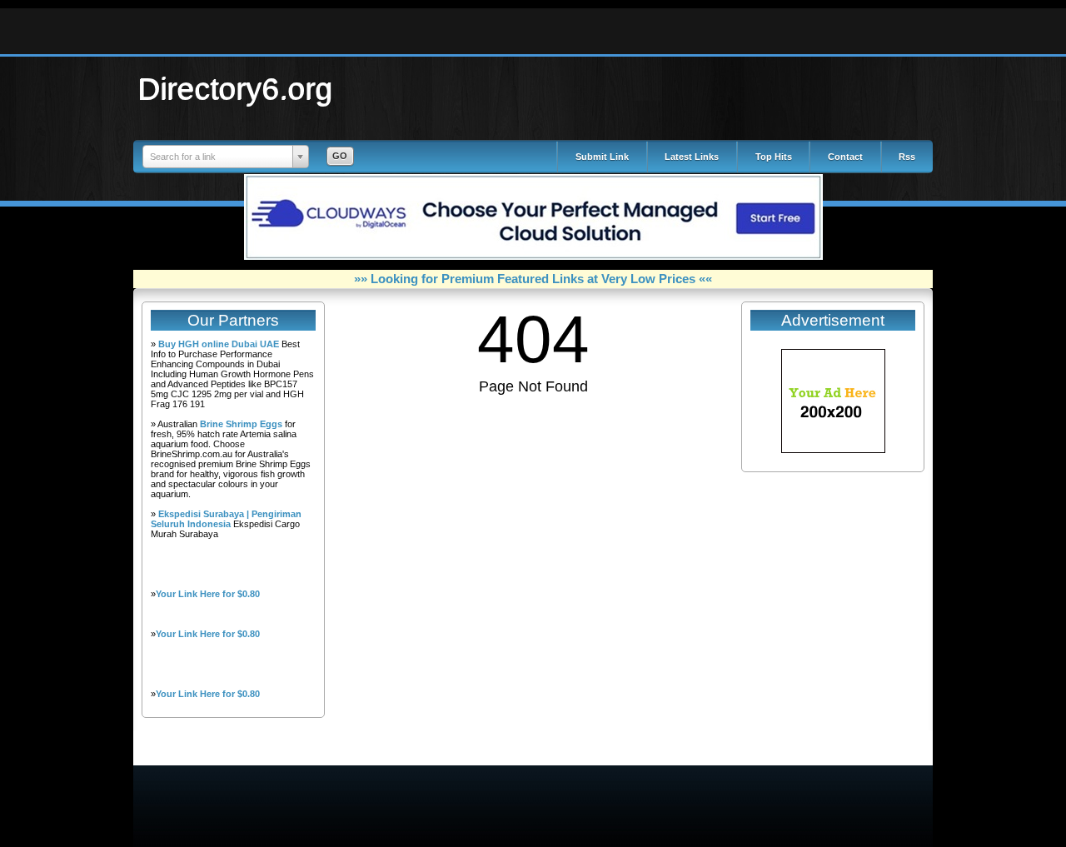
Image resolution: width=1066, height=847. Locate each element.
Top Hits (773, 157)
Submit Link (602, 157)
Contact (845, 157)
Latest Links (692, 157)
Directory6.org (235, 88)
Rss (907, 157)
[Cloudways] (533, 257)
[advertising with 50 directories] (833, 450)
